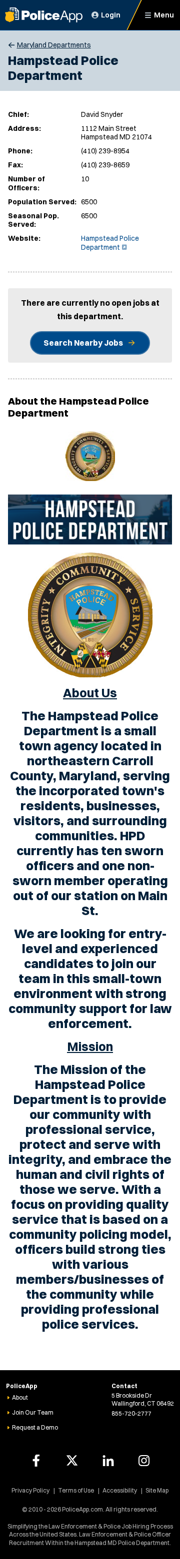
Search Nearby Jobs (83, 343)
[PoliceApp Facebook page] (36, 1461)
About (20, 1397)
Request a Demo (35, 1427)
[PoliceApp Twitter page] (72, 1461)
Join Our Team (33, 1412)
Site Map (157, 1490)
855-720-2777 (132, 1413)
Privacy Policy (31, 1490)
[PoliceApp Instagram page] (144, 1461)
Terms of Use (76, 1490)
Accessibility (119, 1490)
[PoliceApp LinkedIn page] (108, 1461)
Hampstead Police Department (110, 243)
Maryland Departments (54, 44)
